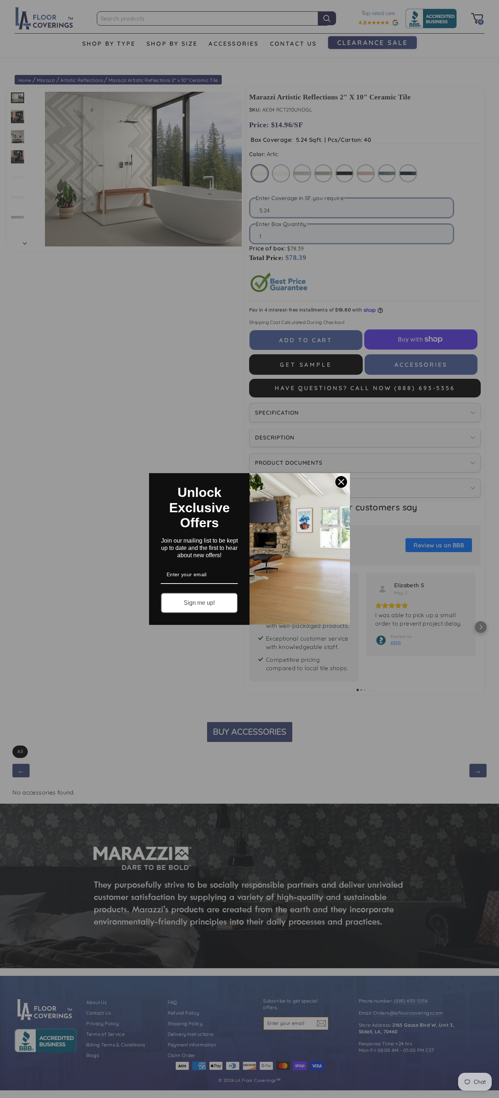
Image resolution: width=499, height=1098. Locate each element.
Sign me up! (199, 603)
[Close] (341, 482)
